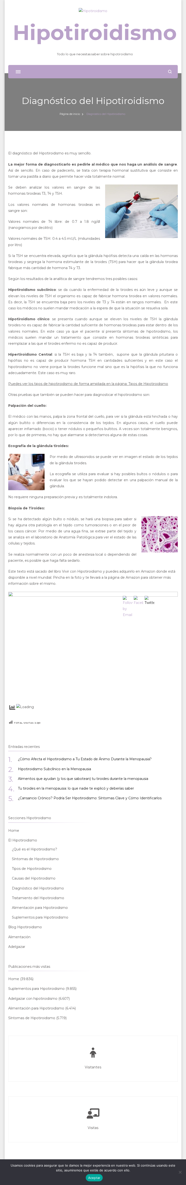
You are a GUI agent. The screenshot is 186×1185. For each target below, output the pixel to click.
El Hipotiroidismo (22, 840)
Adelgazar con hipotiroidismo (32, 998)
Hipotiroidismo (95, 32)
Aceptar (94, 1178)
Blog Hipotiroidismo (25, 927)
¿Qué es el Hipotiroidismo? (34, 849)
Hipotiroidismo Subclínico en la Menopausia (54, 769)
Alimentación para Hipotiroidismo (40, 907)
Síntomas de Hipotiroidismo (35, 859)
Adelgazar (16, 947)
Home (13, 830)
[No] (180, 1172)
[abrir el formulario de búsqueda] (169, 71)
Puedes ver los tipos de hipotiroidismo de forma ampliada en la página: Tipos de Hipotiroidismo (88, 384)
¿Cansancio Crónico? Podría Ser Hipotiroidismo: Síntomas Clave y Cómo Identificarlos (90, 798)
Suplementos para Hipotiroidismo (40, 917)
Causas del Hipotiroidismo (33, 878)
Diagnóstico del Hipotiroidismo (38, 888)
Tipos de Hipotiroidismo (32, 868)
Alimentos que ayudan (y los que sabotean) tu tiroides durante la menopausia (83, 779)
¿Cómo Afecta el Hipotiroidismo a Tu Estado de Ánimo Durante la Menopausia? (85, 759)
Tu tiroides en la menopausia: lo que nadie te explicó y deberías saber (76, 788)
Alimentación (19, 937)
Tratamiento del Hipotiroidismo (38, 898)
